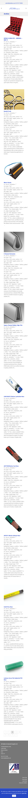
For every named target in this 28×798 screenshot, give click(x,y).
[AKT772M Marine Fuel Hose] (14, 454)
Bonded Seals (7, 111)
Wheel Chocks (7, 182)
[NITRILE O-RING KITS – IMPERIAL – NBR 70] (14, 26)
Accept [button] (14, 795)
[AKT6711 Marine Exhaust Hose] (14, 523)
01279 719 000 (5, 756)
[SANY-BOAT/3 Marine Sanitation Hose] (14, 384)
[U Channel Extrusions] (14, 242)
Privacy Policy (24, 779)
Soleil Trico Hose (8, 607)
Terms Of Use (24, 777)
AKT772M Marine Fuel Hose (11, 466)
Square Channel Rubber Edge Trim (13, 325)
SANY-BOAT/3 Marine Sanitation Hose (14, 396)
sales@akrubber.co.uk (10, 3)
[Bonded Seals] (14, 99)
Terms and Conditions (23, 782)
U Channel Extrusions (9, 254)
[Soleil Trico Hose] (14, 595)
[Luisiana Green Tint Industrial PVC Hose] (14, 666)
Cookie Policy (24, 781)
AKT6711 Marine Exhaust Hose (12, 535)
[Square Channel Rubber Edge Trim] (14, 313)
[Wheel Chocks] (14, 170)
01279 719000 (19, 3)
